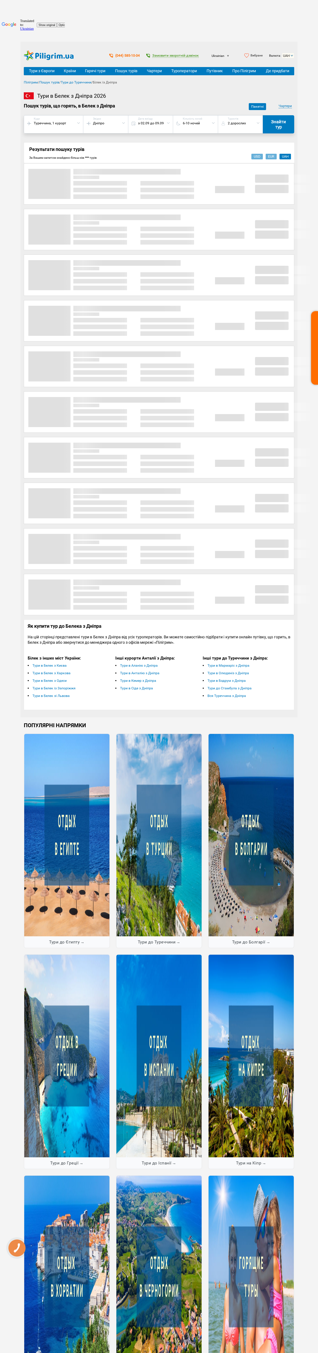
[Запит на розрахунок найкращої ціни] (314, 348)
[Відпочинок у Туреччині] (159, 835)
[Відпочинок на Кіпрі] (251, 1055)
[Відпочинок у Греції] (67, 1055)
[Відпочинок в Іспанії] (159, 1055)
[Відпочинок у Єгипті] (67, 835)
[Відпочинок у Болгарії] (251, 835)
